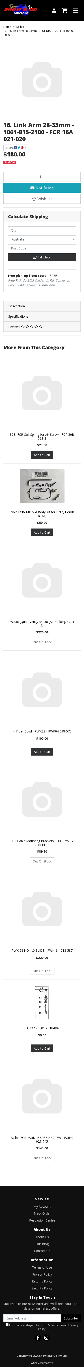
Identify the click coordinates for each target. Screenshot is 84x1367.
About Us (42, 1237)
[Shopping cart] (64, 11)
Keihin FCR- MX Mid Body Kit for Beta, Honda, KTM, (42, 514)
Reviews (14, 327)
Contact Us (42, 1251)
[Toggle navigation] (75, 11)
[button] (42, 199)
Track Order (42, 1213)
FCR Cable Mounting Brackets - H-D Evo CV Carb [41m (42, 843)
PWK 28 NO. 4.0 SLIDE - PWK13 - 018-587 (42, 950)
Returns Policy (42, 1281)
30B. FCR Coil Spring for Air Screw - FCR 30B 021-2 (42, 436)
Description (16, 306)
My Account (42, 1206)
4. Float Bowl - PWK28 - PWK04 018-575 (42, 731)
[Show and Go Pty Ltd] (21, 10)
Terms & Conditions (51, 1325)
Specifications (18, 316)
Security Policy (42, 1288)
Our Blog (42, 1244)
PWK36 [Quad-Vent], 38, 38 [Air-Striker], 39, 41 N (42, 624)
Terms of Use (42, 1267)
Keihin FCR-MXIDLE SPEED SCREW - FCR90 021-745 (42, 1139)
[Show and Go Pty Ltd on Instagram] (46, 1338)
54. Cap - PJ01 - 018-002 (42, 1028)
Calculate (44, 257)
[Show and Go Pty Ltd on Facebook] (37, 1338)
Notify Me (44, 188)
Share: (9, 147)
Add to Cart (42, 455)
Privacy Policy (42, 1274)
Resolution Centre (42, 1220)
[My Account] (54, 11)
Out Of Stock (42, 642)
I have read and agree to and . (43, 1326)
